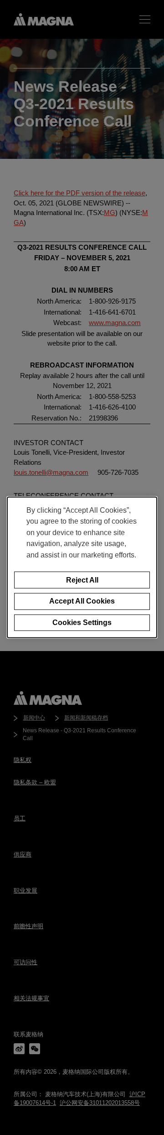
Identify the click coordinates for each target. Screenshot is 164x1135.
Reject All (82, 579)
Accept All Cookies (82, 601)
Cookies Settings (82, 622)
